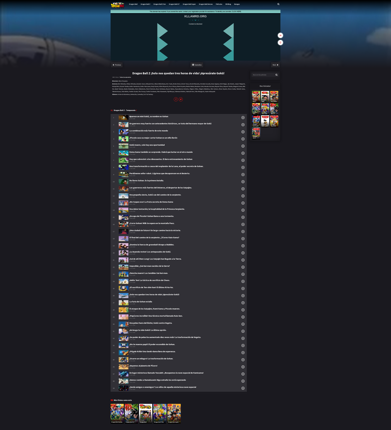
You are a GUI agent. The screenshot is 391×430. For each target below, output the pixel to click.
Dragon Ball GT (174, 4)
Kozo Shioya (172, 86)
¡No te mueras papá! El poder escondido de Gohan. (152, 344)
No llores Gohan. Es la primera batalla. (146, 180)
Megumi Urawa (237, 86)
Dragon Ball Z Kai (160, 4)
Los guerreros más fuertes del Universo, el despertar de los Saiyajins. (160, 188)
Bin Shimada (122, 84)
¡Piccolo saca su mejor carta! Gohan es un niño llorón (153, 138)
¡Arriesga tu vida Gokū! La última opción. (147, 330)
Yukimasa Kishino (180, 91)
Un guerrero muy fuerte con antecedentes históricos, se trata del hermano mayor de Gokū (170, 123)
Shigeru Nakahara (204, 89)
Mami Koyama (181, 86)
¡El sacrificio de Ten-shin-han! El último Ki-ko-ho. (151, 287)
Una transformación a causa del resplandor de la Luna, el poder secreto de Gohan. (166, 166)
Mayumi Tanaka (228, 86)
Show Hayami (223, 89)
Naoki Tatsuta (119, 89)
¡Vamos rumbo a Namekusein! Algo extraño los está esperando (157, 380)
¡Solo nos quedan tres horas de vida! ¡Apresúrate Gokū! (154, 294)
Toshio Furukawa (151, 91)
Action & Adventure (124, 94)
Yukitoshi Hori (190, 91)
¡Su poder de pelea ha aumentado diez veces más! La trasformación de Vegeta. (165, 337)
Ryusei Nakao (170, 89)
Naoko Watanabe (129, 89)
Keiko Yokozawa (145, 86)
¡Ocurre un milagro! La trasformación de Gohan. (151, 358)
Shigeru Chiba (194, 89)
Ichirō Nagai (223, 84)
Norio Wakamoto (140, 89)
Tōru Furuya (142, 91)
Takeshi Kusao (116, 91)
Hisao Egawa (215, 84)
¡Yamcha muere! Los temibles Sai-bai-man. (148, 273)
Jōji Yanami (230, 84)
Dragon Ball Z (145, 4)
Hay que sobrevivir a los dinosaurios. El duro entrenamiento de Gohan (160, 159)
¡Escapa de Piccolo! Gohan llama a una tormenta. (151, 216)
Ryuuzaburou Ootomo (182, 89)
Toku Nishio (125, 91)
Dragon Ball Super (189, 4)
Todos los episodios (125, 77)
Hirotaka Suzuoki (205, 84)
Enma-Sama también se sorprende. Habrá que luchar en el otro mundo (161, 152)
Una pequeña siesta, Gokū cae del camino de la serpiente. (155, 195)
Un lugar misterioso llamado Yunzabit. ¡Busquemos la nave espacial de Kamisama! (166, 373)
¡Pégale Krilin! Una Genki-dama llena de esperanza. (152, 351)
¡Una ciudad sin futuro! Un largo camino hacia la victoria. (155, 230)
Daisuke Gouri (141, 84)
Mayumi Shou (219, 86)
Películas (219, 4)
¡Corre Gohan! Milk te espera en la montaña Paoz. (151, 223)
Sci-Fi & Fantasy (148, 94)
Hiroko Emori (177, 84)
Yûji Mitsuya (170, 91)
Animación (133, 94)
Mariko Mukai (190, 86)
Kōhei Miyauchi (163, 86)
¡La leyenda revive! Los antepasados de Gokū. (150, 252)
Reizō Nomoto (150, 89)
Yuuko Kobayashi (210, 91)
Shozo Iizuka (232, 89)
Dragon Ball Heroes (206, 4)
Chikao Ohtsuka (131, 84)
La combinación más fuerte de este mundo (148, 131)
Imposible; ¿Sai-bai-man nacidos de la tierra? (149, 266)
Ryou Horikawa (160, 89)
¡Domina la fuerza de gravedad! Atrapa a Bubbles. (151, 245)
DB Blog (228, 4)
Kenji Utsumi (154, 86)
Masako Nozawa (209, 86)
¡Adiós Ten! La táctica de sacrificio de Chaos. (149, 280)
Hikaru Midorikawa (159, 84)
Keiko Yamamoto (135, 86)
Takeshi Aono (241, 89)
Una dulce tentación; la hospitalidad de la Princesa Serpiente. (157, 209)
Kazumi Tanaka (124, 86)
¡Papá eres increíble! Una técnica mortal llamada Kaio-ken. (156, 316)
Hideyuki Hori (150, 84)
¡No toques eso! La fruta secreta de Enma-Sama (151, 202)
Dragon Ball (133, 4)
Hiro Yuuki (169, 84)
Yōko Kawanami (161, 91)
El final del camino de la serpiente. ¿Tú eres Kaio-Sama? (154, 237)
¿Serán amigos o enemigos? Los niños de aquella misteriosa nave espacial (162, 387)
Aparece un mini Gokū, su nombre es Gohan (148, 116)
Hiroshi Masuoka (194, 84)
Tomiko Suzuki (133, 91)
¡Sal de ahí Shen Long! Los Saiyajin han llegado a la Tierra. (155, 259)
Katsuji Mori (115, 86)
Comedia (140, 94)
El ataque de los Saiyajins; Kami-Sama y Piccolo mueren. (154, 309)
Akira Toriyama (123, 81)
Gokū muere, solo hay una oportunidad (147, 145)
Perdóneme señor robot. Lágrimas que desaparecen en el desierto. (159, 173)
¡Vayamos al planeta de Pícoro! (143, 366)
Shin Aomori (214, 89)
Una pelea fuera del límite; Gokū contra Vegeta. (150, 323)
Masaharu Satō (199, 86)
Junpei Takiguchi (240, 84)
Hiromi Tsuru (185, 84)
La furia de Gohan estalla (140, 302)
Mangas (237, 4)
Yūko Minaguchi (199, 91)
